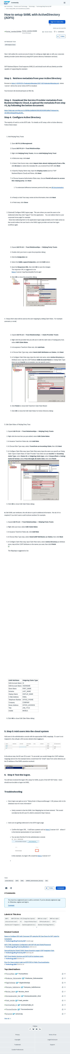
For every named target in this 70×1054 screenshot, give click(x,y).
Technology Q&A (11, 958)
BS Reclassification (44, 921)
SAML (22, 880)
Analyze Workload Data (30, 921)
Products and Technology (20, 6)
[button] (58, 36)
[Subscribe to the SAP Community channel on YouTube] (36, 1029)
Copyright (17, 1039)
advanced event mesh (11, 921)
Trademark (17, 1044)
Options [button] (50, 25)
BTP (54, 921)
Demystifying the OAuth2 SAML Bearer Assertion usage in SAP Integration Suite (29, 950)
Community (15, 2)
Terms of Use (52, 1034)
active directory (9, 880)
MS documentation (58, 187)
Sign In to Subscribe (57, 22)
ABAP (6, 918)
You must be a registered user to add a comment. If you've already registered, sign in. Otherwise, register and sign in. (34, 901)
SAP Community (8, 6)
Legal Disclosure (52, 1039)
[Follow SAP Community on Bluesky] (33, 1029)
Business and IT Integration (12, 924)
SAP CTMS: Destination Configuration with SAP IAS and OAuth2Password (27, 944)
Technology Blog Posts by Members (17, 947)
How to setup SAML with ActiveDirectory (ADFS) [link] (17, 8)
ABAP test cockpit (42, 918)
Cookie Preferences (17, 1049)
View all (6, 1018)
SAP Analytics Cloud (10, 44)
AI (20, 921)
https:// (14, 272)
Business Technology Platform (45, 924)
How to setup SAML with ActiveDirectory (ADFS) (32, 16)
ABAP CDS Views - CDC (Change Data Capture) (22, 918)
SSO (46, 880)
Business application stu (28, 924)
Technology (32, 6)
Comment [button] (60, 888)
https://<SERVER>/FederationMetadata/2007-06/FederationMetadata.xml (35, 83)
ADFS (17, 880)
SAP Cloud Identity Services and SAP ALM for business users (23, 956)
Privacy (17, 1034)
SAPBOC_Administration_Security (34, 880)
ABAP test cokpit (54, 918)
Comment (11, 905)
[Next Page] (36, 927)
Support (52, 1044)
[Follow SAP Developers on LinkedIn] (40, 1029)
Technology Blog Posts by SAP (43, 6)
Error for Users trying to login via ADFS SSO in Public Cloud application (26, 962)
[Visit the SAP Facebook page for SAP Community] (30, 1029)
